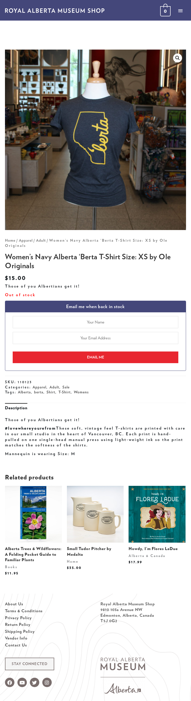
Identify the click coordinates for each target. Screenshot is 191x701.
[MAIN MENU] (180, 11)
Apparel (26, 240)
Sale (66, 387)
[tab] (16, 408)
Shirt (51, 392)
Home (10, 240)
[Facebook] (9, 682)
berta (38, 392)
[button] (29, 664)
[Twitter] (34, 682)
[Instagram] (47, 682)
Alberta (24, 392)
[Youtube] (22, 682)
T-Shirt (64, 392)
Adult (41, 240)
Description (16, 407)
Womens (81, 392)
